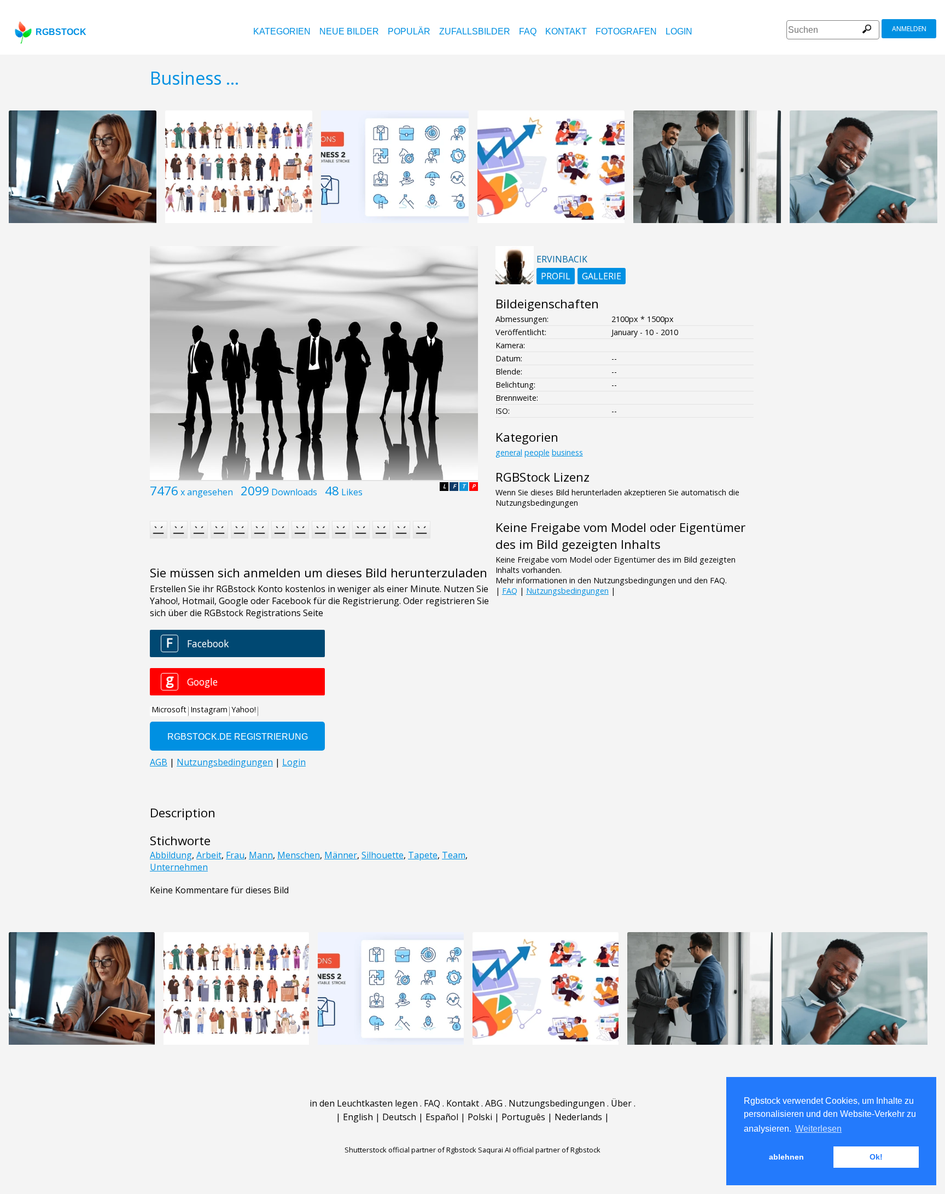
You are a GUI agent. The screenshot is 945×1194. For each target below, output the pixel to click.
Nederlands (578, 1117)
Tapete (423, 855)
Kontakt (566, 31)
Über (621, 1103)
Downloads (294, 492)
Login (679, 31)
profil (555, 276)
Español (441, 1117)
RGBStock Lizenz (542, 477)
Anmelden (909, 28)
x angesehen (206, 492)
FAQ (527, 31)
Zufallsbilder (474, 31)
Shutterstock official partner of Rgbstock (410, 1150)
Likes (352, 492)
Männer (340, 855)
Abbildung (171, 855)
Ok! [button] (876, 1156)
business (567, 452)
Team (453, 855)
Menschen (298, 855)
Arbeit (208, 855)
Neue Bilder (349, 31)
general (508, 452)
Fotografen (626, 31)
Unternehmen (179, 867)
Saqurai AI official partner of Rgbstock (539, 1150)
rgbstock (61, 32)
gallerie (601, 276)
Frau (235, 855)
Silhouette (382, 855)
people (537, 452)
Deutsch (399, 1117)
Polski (480, 1117)
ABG (494, 1103)
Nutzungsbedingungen (567, 591)
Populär (409, 31)
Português (523, 1117)
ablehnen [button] (786, 1156)
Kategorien (282, 31)
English (358, 1117)
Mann (261, 855)
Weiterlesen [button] (818, 1128)
